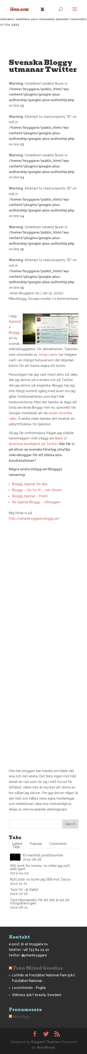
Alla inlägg (21, 1017)
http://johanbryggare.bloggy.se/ (34, 518)
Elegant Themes (45, 1042)
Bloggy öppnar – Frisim (30, 496)
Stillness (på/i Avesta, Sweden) (36, 995)
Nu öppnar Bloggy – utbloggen (36, 502)
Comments (58, 844)
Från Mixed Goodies (38, 968)
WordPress (46, 1047)
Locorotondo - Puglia (28, 988)
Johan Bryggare (21, 293)
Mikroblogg (17, 299)
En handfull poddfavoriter (43, 855)
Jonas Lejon (48, 354)
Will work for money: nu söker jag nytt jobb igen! (40, 867)
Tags (16, 847)
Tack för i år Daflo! (24, 889)
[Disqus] (43, 580)
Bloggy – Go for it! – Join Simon (36, 490)
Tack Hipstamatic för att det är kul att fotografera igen (40, 901)
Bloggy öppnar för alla (29, 484)
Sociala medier (40, 299)
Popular (36, 844)
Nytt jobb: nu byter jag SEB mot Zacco (40, 879)
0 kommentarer (66, 299)
